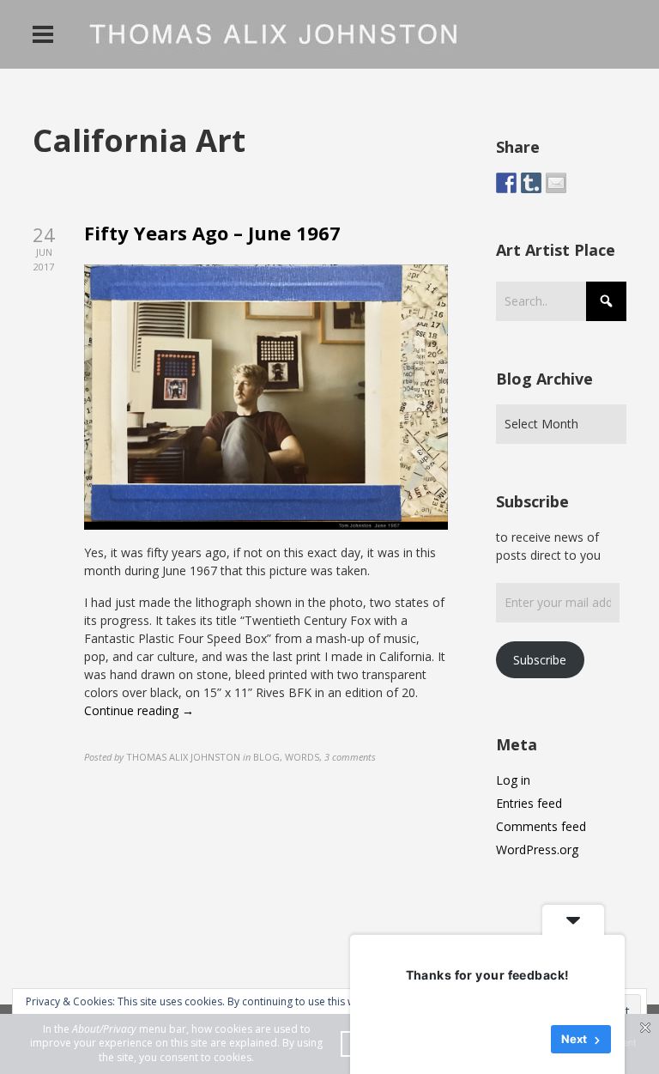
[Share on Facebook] (506, 183)
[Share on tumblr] (531, 183)
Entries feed (529, 803)
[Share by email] (556, 183)
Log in (513, 780)
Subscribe (539, 660)
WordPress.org (537, 849)
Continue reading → (139, 710)
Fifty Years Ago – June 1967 (212, 233)
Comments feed (541, 826)
